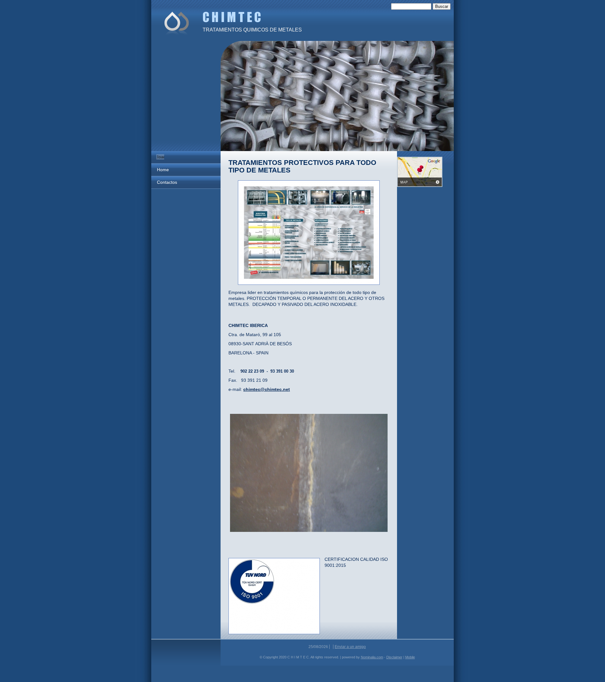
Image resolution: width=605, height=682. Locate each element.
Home (163, 169)
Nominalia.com (372, 657)
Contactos (167, 182)
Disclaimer (394, 657)
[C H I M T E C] (176, 22)
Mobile (410, 657)
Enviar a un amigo (350, 647)
